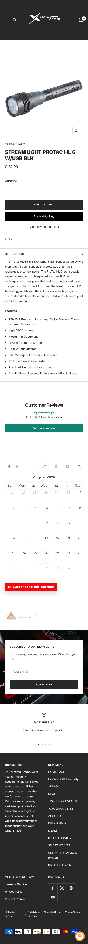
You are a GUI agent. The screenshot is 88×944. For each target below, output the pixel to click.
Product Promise (16, 899)
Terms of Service (16, 884)
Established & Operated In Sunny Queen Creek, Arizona (54, 914)
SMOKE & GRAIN (59, 865)
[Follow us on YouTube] (52, 897)
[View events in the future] (17, 467)
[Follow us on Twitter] (62, 888)
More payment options (44, 227)
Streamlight (15, 144)
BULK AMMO (57, 823)
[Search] (14, 20)
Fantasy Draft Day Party (63, 779)
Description (14, 254)
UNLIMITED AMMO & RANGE (62, 855)
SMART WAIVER (59, 845)
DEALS (53, 830)
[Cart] (81, 20)
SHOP (52, 794)
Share (8, 238)
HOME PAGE (56, 772)
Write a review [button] (44, 428)
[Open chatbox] (80, 936)
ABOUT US (55, 816)
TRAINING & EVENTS (62, 801)
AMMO (53, 786)
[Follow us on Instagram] (71, 888)
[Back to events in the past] (9, 467)
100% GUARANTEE (60, 808)
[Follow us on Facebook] (52, 888)
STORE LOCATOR (59, 838)
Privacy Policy (13, 891)
